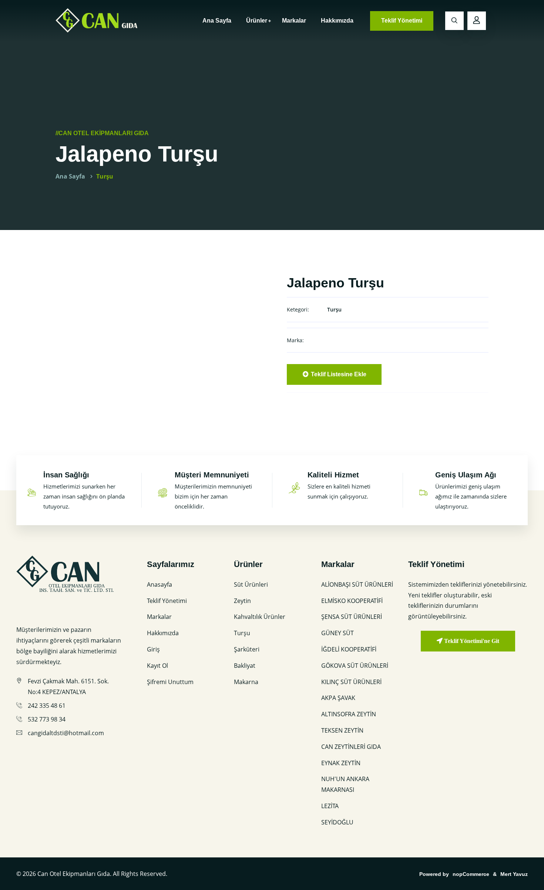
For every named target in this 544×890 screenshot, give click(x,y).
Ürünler (256, 20)
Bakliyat (244, 665)
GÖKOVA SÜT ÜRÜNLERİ (354, 665)
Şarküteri (246, 649)
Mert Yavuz (514, 874)
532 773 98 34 (47, 719)
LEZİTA (330, 806)
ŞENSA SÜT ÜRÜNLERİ (351, 617)
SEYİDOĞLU (337, 822)
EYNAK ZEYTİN (340, 763)
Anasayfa (159, 584)
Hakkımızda (337, 20)
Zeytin (242, 601)
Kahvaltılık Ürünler (259, 617)
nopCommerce (471, 874)
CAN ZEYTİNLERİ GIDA (351, 747)
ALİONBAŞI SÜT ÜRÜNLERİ (357, 584)
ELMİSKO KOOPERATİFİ (352, 601)
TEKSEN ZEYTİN (342, 730)
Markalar (294, 20)
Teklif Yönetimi (401, 20)
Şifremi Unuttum (170, 682)
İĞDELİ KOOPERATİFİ (348, 649)
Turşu (104, 176)
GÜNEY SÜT (337, 633)
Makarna (246, 682)
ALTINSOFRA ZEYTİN (348, 714)
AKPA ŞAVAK (338, 698)
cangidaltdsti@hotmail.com (66, 733)
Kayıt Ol (157, 665)
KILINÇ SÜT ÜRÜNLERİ (351, 682)
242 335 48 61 (47, 705)
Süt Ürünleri (251, 584)
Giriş (153, 649)
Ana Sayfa (216, 20)
